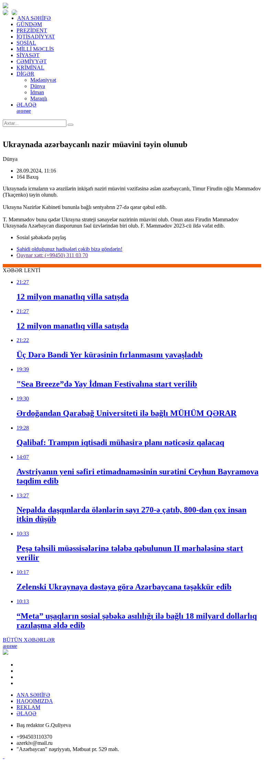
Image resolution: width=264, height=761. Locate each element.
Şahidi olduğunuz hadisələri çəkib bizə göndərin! (69, 249)
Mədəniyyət (43, 80)
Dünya (37, 86)
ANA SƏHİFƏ (34, 18)
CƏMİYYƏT (31, 61)
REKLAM (28, 707)
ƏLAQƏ (26, 105)
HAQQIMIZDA (34, 701)
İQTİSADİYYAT (35, 37)
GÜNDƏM (29, 24)
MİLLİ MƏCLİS (35, 49)
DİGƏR (25, 74)
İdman (37, 92)
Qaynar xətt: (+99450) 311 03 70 (52, 255)
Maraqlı (38, 98)
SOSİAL (26, 43)
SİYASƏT (28, 55)
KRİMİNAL (30, 67)
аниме (23, 111)
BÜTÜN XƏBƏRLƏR (29, 640)
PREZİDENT (31, 30)
